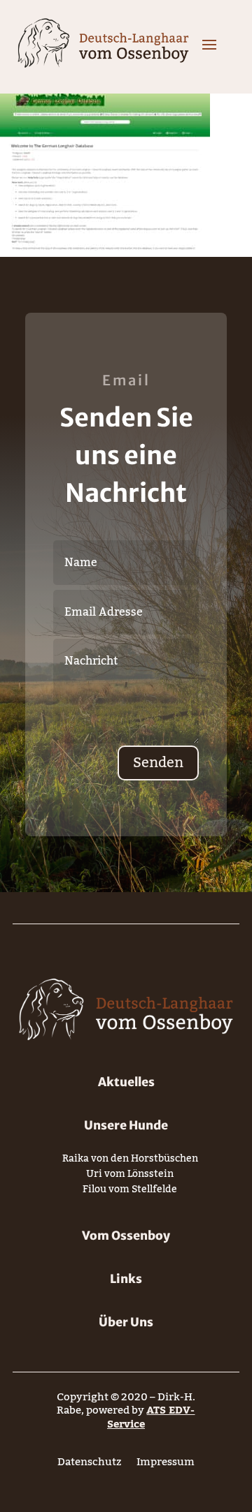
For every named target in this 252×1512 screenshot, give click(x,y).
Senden (158, 763)
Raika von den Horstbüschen (130, 1161)
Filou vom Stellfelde (130, 1192)
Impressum (165, 1465)
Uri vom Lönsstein (130, 1176)
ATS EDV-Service (151, 1417)
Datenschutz (89, 1465)
